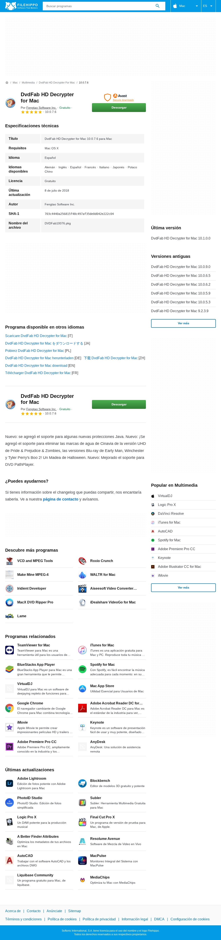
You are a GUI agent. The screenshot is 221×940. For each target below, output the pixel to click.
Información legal (135, 919)
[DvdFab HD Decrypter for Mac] (10, 103)
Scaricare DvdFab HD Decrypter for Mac (36, 336)
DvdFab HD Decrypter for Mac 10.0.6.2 (180, 284)
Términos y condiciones (23, 919)
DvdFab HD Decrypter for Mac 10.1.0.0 (180, 238)
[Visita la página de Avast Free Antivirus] (119, 97)
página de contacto (60, 499)
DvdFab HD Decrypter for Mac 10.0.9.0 (180, 267)
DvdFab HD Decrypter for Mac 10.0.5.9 (180, 293)
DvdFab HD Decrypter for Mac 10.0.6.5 (180, 275)
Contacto (34, 911)
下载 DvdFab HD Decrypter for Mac (111, 358)
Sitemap (74, 911)
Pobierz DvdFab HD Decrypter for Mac (34, 351)
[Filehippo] (21, 6)
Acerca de (13, 911)
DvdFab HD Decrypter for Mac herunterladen (39, 358)
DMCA (159, 919)
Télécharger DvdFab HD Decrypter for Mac (38, 373)
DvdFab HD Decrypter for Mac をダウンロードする (44, 343)
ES (205, 6)
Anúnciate (54, 911)
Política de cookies (62, 919)
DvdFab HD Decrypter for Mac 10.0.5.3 (180, 302)
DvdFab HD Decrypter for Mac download (36, 365)
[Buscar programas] (157, 6)
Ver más (183, 323)
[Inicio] (7, 83)
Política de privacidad (99, 919)
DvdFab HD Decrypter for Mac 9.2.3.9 (179, 311)
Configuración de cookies (190, 919)
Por (39, 107)
